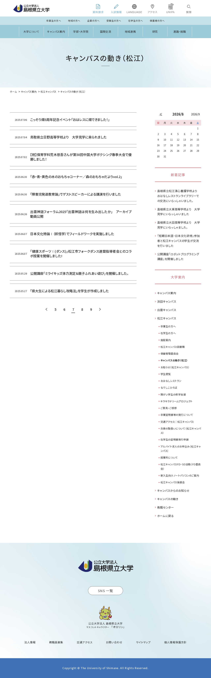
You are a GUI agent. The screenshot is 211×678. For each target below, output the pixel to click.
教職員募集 (56, 642)
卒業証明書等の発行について (177, 414)
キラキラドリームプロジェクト (177, 401)
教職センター (165, 507)
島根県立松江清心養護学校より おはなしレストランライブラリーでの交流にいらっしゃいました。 (178, 196)
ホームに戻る (165, 516)
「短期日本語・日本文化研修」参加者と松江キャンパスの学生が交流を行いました (178, 241)
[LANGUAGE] (134, 8)
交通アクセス (84, 642)
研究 (155, 31)
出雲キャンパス (166, 310)
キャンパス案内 (56, 31)
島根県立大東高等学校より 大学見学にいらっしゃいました (178, 211)
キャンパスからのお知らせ (173, 490)
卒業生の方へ (53, 20)
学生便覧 (166, 374)
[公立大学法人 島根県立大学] (31, 8)
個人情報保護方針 (175, 642)
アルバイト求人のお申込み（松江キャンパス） (181, 448)
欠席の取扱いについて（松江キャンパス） (181, 430)
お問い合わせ (114, 642)
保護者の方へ (157, 20)
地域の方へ (74, 20)
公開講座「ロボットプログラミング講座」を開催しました (178, 256)
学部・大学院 (81, 31)
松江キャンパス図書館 (173, 346)
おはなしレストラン (171, 380)
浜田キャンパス (166, 301)
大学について (31, 31)
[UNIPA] (171, 8)
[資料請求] (98, 8)
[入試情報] (116, 8)
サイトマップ (143, 642)
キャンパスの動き (168, 499)
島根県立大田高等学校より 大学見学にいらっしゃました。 (178, 224)
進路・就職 (179, 31)
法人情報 (30, 642)
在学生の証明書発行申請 (175, 439)
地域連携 (130, 31)
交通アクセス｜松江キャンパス (177, 421)
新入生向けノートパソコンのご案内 (180, 475)
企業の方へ (93, 20)
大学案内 (178, 277)
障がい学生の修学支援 (173, 394)
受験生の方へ (113, 20)
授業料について (169, 457)
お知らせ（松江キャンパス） (175, 367)
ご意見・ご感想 (169, 408)
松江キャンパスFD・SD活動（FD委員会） (181, 466)
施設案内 (166, 340)
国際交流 (105, 31)
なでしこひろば (169, 387)
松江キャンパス (166, 318)
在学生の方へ (135, 20)
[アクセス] (152, 8)
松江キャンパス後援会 (173, 482)
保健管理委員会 (170, 353)
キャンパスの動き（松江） (174, 360)
